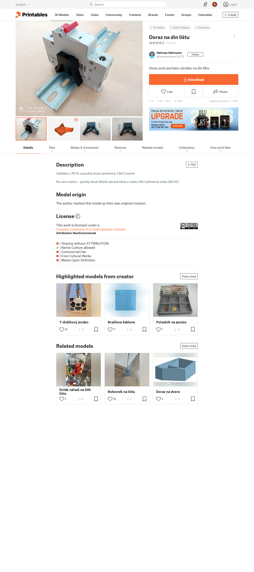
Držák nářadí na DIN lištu (75, 391)
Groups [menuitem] (186, 14)
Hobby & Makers (181, 27)
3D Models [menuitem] (62, 14)
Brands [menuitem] (153, 14)
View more (189, 276)
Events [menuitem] (169, 14)
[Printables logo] (31, 14)
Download (196, 79)
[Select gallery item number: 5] (181, 383)
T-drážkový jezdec (74, 322)
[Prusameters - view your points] (214, 4)
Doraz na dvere (168, 392)
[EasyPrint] (205, 4)
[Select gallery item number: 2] (78, 383)
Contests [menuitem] (135, 14)
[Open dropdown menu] (234, 36)
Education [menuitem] (205, 14)
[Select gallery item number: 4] (179, 383)
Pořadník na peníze (171, 322)
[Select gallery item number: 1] (74, 383)
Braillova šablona (121, 322)
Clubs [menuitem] (95, 14)
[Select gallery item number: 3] (82, 383)
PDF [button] (193, 164)
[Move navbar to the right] (216, 15)
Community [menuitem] (114, 14)
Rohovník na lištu (121, 392)
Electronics (204, 27)
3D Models (159, 27)
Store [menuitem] (80, 14)
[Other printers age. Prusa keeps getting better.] (193, 119)
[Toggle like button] (61, 329)
